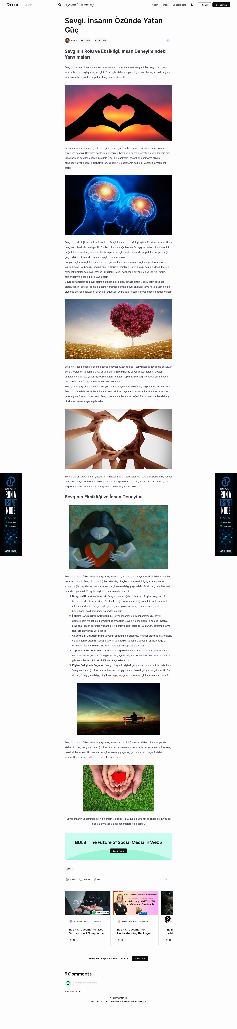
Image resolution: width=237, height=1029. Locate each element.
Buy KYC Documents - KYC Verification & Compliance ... (86, 931)
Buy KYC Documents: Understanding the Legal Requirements (134, 931)
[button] (155, 4)
